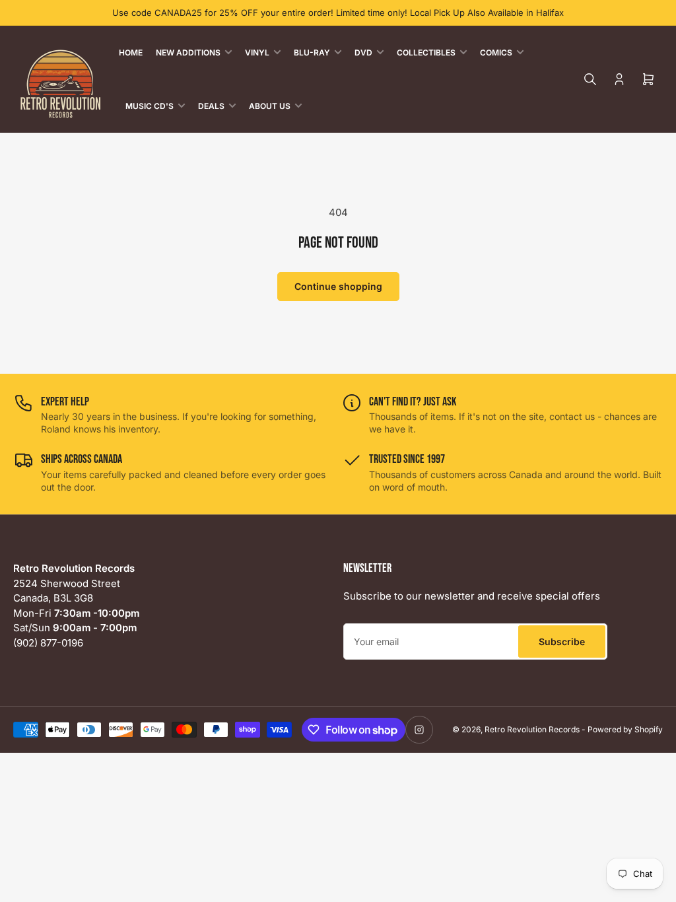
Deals (211, 106)
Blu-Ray (312, 52)
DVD (363, 52)
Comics (496, 52)
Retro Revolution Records (532, 729)
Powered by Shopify (625, 729)
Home (131, 52)
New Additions (188, 52)
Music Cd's (149, 106)
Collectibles (426, 52)
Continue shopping (338, 286)
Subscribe (562, 641)
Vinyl (257, 52)
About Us (269, 106)
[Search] (590, 79)
